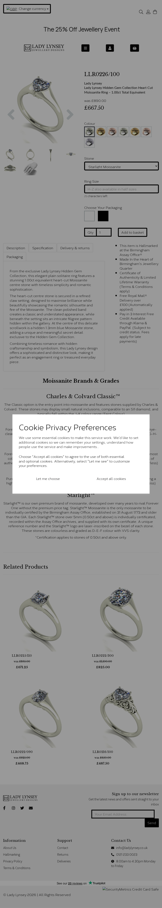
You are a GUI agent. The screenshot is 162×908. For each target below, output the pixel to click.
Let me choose (48, 478)
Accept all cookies (111, 478)
